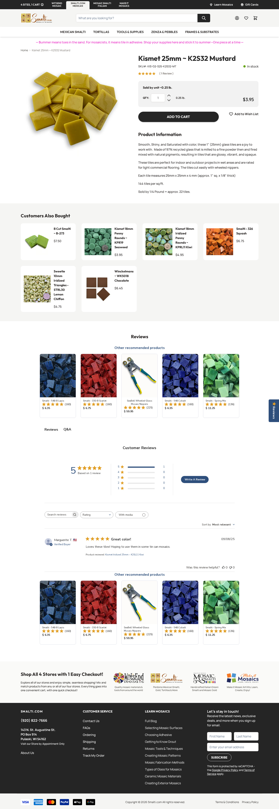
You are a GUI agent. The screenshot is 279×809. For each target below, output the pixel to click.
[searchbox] (58, 514)
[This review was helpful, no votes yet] (223, 567)
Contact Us (91, 721)
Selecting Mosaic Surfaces (163, 728)
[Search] (204, 18)
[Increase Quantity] (169, 95)
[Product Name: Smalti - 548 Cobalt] (180, 386)
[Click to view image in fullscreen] (72, 105)
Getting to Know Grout (160, 742)
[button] (57, 4)
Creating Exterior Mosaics (163, 783)
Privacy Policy (250, 802)
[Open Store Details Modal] (42, 4)
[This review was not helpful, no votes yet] (230, 567)
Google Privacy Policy (225, 770)
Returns (88, 748)
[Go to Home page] (36, 18)
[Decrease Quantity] (169, 100)
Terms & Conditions (227, 802)
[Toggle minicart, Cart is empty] (255, 18)
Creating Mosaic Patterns (163, 755)
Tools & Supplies (130, 32)
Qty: (146, 98)
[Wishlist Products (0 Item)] (246, 18)
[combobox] (96, 514)
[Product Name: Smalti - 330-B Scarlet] (99, 386)
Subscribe (219, 757)
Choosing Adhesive (158, 735)
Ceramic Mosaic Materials (163, 776)
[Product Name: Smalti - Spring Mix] (221, 386)
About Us (27, 753)
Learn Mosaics (223, 4)
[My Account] (237, 18)
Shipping (89, 742)
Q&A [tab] (67, 429)
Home (24, 50)
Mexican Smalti (73, 32)
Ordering (89, 735)
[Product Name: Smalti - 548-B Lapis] (58, 386)
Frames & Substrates (202, 32)
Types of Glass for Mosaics (163, 769)
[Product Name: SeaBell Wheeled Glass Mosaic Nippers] (139, 386)
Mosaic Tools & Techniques (164, 748)
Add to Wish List (246, 114)
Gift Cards (251, 4)
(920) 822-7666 (34, 720)
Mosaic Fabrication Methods (164, 762)
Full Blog (151, 721)
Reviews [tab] (51, 429)
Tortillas (101, 32)
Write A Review (195, 479)
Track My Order (94, 755)
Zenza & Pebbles (164, 32)
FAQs (86, 728)
